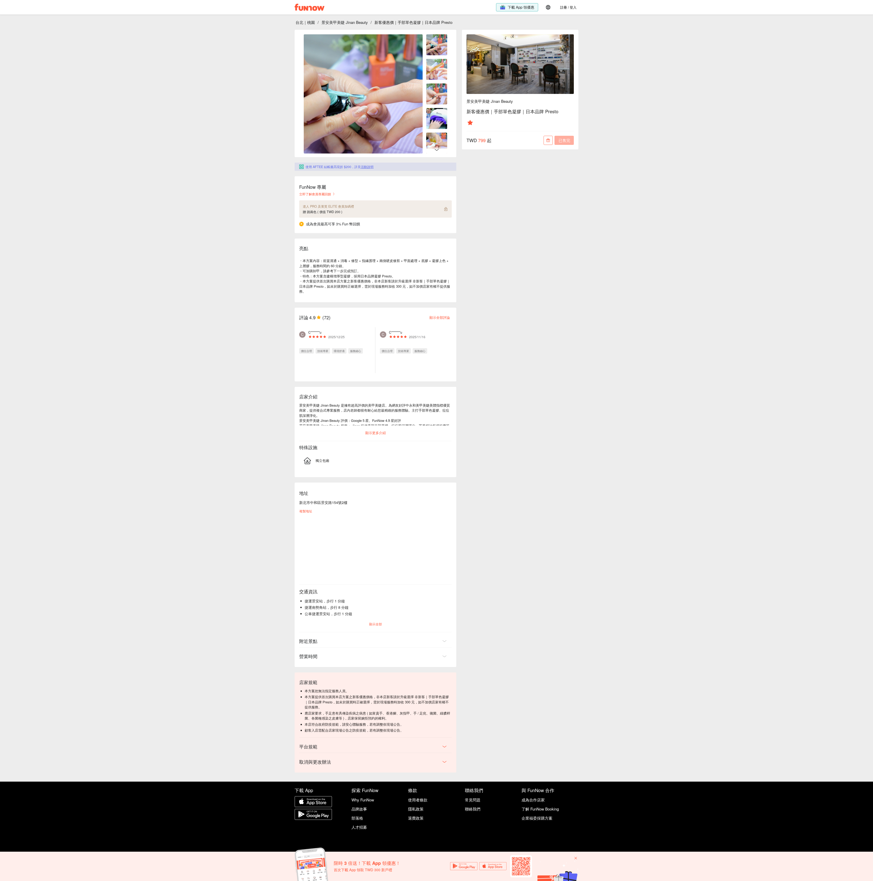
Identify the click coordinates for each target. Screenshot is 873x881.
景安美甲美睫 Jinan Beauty (344, 22)
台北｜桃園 (305, 22)
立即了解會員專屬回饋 (315, 194)
